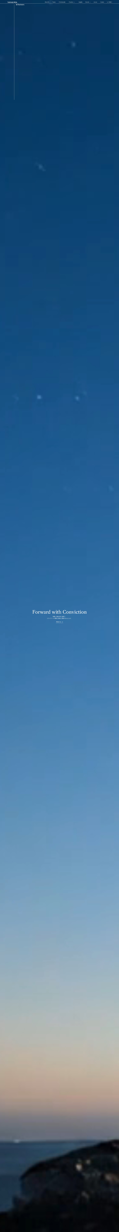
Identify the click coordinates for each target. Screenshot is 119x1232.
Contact (102, 2)
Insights (80, 2)
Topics (54, 2)
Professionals (62, 2)
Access (95, 2)
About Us (47, 2)
